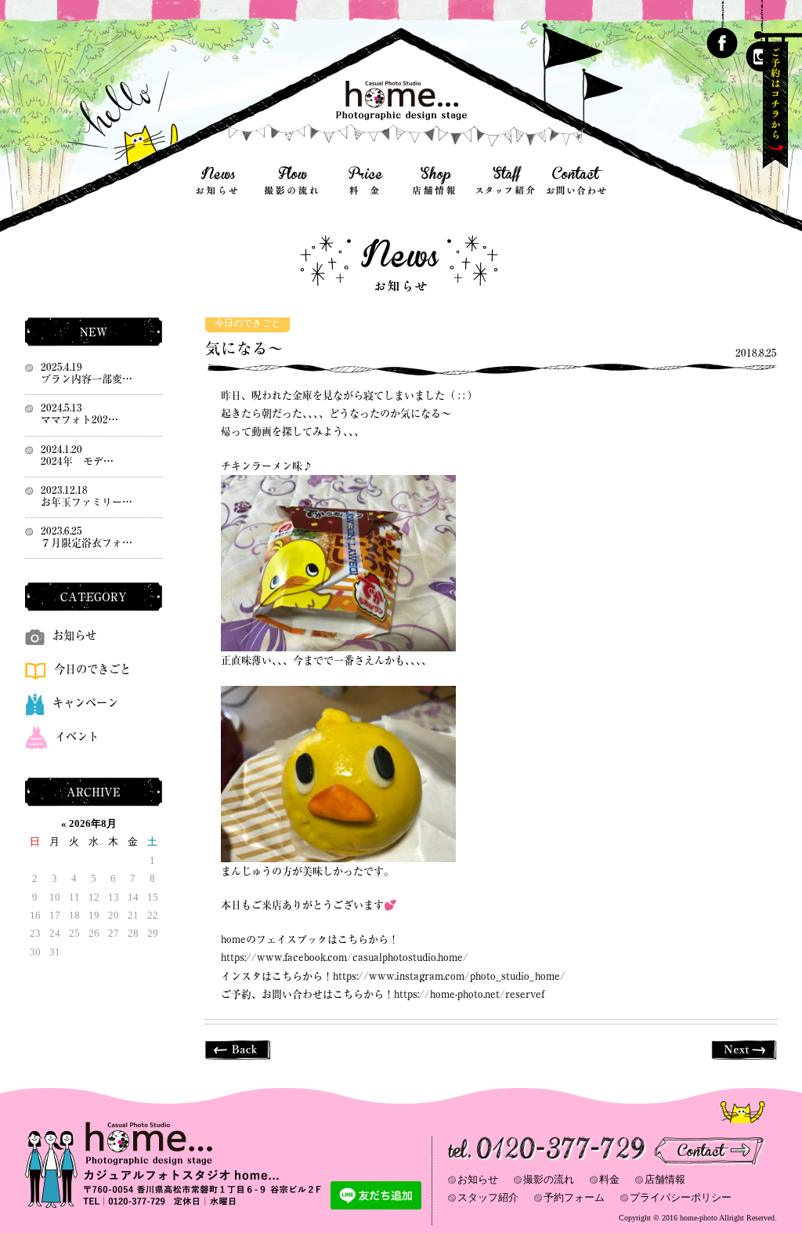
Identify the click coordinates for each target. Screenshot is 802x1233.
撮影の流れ (548, 1179)
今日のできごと (247, 323)
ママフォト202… (79, 420)
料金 (609, 1179)
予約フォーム (574, 1197)
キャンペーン (85, 703)
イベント (77, 736)
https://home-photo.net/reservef (469, 994)
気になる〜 (244, 348)
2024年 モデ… (77, 461)
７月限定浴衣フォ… (86, 543)
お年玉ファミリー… (86, 502)
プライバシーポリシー (681, 1197)
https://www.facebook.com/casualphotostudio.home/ (344, 957)
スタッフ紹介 (487, 1197)
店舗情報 (665, 1179)
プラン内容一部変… (86, 379)
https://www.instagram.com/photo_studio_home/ (449, 976)
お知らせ (74, 635)
